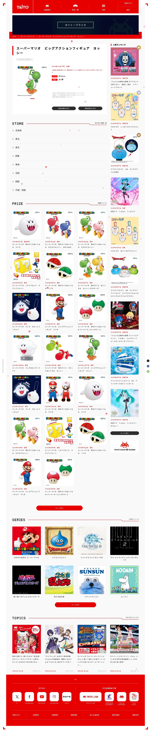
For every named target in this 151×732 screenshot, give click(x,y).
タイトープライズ (27, 36)
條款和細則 (116, 715)
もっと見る (59, 508)
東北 (17, 139)
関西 (17, 181)
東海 (17, 164)
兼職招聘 (74, 715)
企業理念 (36, 715)
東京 (17, 147)
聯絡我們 (136, 715)
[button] (32, 98)
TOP (14, 36)
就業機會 (55, 715)
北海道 (18, 130)
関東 (17, 156)
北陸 (17, 173)
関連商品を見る (90, 108)
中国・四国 (20, 190)
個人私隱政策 (94, 715)
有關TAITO (128, 3)
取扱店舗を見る (63, 108)
